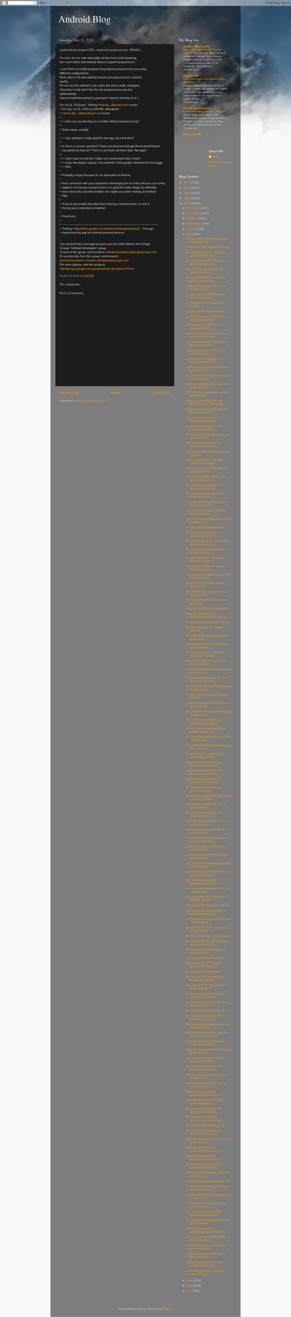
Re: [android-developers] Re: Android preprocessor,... (204, 419)
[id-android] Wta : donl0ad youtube (207, 247)
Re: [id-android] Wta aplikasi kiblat (207, 608)
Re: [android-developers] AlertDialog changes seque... (208, 688)
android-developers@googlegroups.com (131, 252)
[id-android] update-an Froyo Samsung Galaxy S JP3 (204, 1166)
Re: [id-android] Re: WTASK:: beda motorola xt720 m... (207, 1004)
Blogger (168, 1308)
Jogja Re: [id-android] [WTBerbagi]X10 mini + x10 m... (207, 615)
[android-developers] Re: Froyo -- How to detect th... (207, 823)
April (190, 1290)
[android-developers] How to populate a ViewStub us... (203, 781)
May (190, 1285)
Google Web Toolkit (196, 46)
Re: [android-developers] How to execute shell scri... (206, 1205)
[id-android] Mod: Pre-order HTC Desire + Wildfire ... (206, 662)
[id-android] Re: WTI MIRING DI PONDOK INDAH (206, 899)
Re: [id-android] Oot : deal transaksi (208, 935)
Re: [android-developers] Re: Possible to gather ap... (204, 1068)
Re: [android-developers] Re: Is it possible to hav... (206, 1076)
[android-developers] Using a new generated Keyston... (207, 343)
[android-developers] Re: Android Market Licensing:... (206, 411)
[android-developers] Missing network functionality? (204, 461)
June (190, 1280)
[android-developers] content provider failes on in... (204, 1264)
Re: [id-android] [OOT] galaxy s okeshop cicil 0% (205, 951)
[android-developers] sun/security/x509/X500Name (206, 1230)
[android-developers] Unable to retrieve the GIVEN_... (205, 1060)
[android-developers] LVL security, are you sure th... (207, 646)
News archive (192, 134)
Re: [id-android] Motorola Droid (205, 527)
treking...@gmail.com (113, 105)
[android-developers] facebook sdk (207, 1181)
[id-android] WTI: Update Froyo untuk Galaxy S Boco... (205, 755)
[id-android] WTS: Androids (203, 971)
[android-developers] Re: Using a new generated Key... (206, 318)
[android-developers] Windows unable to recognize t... (205, 1043)
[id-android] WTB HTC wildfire (204, 958)
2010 (187, 203)
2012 (187, 193)
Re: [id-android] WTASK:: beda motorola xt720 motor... (205, 995)
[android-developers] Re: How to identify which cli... (206, 806)
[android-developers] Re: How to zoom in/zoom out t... (206, 1085)
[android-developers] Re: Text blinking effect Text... (204, 326)
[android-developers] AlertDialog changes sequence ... (206, 730)
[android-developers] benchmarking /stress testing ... (208, 1140)
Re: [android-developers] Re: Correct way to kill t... (204, 428)
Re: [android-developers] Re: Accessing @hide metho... (204, 1213)
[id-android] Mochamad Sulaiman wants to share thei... (206, 839)
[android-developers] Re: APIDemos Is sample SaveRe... (208, 797)
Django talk (191, 75)
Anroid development (197, 108)
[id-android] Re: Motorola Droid (205, 311)
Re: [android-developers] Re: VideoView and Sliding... (204, 1110)
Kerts (216, 156)
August (191, 228)
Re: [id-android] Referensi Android (207, 622)
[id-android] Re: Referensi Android (207, 905)
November (194, 213)
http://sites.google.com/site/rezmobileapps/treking (106, 228)
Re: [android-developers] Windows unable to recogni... (207, 1026)
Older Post (161, 393)
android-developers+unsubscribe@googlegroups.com (94, 260)
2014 (187, 182)
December (194, 207)
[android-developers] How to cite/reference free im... (203, 534)
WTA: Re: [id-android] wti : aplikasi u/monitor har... (207, 394)
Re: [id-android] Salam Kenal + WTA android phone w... (208, 377)
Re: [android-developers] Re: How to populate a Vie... (209, 520)
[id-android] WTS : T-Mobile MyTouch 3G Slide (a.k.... (203, 965)
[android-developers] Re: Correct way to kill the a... (206, 848)
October (192, 218)
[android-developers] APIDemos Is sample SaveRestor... (207, 873)
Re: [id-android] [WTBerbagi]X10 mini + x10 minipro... (206, 296)
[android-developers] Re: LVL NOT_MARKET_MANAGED (204, 402)
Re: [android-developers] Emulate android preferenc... (207, 1188)
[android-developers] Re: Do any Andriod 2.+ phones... (206, 679)
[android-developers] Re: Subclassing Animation (201, 882)
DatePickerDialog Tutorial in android (204, 111)
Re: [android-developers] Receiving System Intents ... (208, 1222)
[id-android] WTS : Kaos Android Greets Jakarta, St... (206, 987)
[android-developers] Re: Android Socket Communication (206, 1034)
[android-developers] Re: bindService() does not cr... (204, 1093)
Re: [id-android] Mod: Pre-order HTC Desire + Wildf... (205, 654)
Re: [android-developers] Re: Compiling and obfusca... (204, 721)
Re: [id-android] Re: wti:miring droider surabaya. (204, 495)
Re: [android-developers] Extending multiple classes (208, 865)
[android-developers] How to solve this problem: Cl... (207, 240)
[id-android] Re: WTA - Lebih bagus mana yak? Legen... (208, 542)
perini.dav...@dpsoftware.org (82, 113)
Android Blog (84, 18)
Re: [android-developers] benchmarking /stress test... (204, 1118)
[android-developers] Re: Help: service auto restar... (205, 1102)
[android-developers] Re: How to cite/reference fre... (206, 288)
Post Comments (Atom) (91, 400)
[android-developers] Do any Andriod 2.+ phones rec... (204, 764)
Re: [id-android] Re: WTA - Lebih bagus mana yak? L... (206, 478)
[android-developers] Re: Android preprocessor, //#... (206, 369)
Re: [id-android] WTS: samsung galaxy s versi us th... (205, 254)
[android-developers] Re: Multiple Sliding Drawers (206, 856)
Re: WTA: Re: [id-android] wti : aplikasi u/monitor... (205, 271)
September (194, 223)
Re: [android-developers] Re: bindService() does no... (204, 1017)
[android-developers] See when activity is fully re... (205, 1272)
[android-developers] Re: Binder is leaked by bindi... (207, 831)
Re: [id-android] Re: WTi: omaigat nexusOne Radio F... (207, 943)
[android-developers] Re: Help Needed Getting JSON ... (204, 772)
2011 (187, 198)
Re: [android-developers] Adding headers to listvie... (206, 512)
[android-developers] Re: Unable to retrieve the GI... (208, 705)
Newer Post (69, 393)
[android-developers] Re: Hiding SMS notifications (206, 1238)
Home (116, 393)
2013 (187, 187)
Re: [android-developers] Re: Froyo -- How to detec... (208, 738)
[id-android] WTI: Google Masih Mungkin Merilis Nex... (205, 978)
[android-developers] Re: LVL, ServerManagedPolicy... (204, 360)
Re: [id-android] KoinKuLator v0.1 (207, 1010)
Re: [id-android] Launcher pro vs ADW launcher (206, 593)
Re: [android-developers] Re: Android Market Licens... (204, 912)
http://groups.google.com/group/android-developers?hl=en (97, 268)
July (189, 234)
